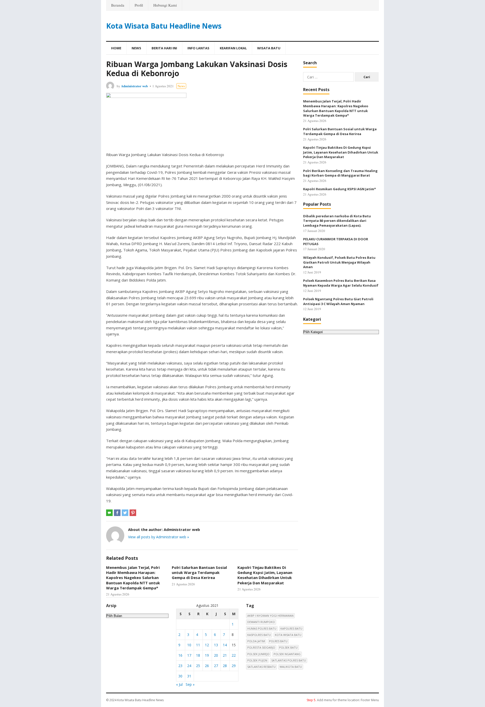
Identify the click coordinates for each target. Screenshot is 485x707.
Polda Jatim (256, 641)
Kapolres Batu (291, 628)
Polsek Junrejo (258, 654)
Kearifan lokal (233, 48)
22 (234, 655)
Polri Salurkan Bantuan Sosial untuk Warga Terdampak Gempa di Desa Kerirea (199, 572)
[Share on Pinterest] (133, 512)
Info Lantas (198, 48)
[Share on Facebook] (117, 512)
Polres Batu (278, 641)
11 (198, 644)
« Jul (179, 684)
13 (216, 644)
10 (189, 644)
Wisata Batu (268, 48)
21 (225, 655)
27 (216, 665)
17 (189, 655)
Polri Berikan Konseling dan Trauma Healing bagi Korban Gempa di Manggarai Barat (340, 173)
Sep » (190, 684)
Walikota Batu (291, 667)
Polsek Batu (288, 647)
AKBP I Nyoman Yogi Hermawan (270, 615)
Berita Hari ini (164, 48)
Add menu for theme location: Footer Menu (343, 700)
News (136, 48)
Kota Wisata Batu (288, 635)
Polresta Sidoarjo (261, 647)
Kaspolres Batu (259, 635)
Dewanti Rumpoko (261, 622)
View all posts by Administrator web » (158, 536)
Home (116, 48)
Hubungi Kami (165, 5)
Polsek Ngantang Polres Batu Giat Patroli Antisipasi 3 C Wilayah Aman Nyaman (338, 301)
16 (180, 655)
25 (198, 665)
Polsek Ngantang (287, 654)
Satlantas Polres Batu (288, 660)
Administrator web (134, 85)
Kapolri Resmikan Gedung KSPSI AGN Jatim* (339, 189)
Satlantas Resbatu (261, 667)
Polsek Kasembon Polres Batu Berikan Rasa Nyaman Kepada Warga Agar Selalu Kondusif (340, 283)
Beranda (117, 5)
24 (189, 665)
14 (225, 644)
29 (234, 665)
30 (180, 676)
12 (207, 644)
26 (207, 665)
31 (189, 676)
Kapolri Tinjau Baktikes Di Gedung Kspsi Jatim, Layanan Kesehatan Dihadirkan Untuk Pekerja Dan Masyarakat (264, 575)
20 (216, 655)
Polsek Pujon (257, 660)
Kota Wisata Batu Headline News (164, 26)
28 (225, 665)
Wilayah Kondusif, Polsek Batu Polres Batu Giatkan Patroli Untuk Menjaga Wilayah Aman (339, 262)
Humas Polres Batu (261, 628)
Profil (139, 5)
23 (180, 665)
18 (198, 655)
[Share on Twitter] (125, 512)
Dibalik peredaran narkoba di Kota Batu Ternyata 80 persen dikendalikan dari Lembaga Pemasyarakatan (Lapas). (337, 221)
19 (207, 655)
